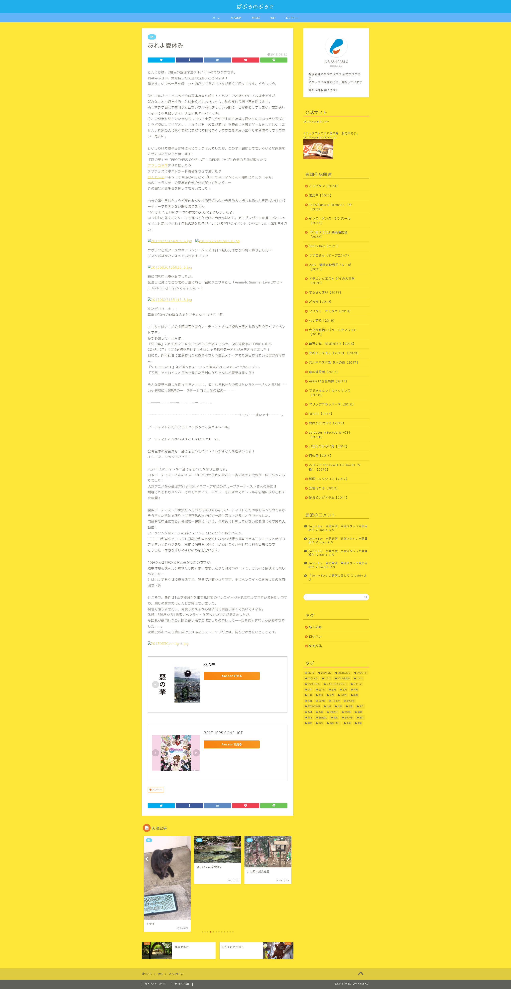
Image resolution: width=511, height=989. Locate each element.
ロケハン (315, 636)
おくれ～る (156, 177)
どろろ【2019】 (321, 302)
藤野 (310, 723)
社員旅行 (334, 712)
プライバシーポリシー (157, 984)
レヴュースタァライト (337, 684)
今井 (310, 689)
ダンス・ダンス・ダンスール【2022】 (330, 220)
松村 (329, 706)
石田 (310, 712)
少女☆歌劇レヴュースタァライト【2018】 (333, 332)
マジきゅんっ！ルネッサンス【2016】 (330, 392)
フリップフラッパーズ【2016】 (332, 404)
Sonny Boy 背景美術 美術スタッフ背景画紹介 (338, 528)
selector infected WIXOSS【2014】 (329, 434)
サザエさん (313, 678)
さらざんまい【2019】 (326, 292)
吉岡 (356, 689)
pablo (323, 530)
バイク (359, 678)
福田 (359, 712)
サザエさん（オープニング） (330, 255)
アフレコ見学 (158, 165)
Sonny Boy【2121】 (324, 246)
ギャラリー (291, 18)
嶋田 (356, 695)
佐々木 (322, 689)
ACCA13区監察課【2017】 (329, 381)
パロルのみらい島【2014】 (329, 446)
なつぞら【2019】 (322, 320)
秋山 (310, 717)
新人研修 (315, 627)
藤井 (361, 717)
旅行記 (256, 18)
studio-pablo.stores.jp (320, 137)
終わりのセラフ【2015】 (327, 423)
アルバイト (157, 789)
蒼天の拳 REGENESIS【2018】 (332, 344)
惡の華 (209, 664)
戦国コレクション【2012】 (329, 479)
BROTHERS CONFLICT (223, 732)
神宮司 (348, 712)
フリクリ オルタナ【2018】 (330, 311)
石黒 (321, 712)
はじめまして (344, 672)
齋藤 (359, 723)
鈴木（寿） (335, 723)
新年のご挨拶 (314, 706)
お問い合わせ (182, 984)
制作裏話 (236, 18)
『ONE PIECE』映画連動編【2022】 (328, 234)
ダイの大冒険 (344, 678)
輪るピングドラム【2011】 (329, 497)
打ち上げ (336, 700)
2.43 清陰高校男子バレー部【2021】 (330, 267)
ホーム (216, 18)
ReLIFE (311, 672)
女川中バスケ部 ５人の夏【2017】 (334, 362)
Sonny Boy (326, 672)
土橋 (310, 695)
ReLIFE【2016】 (321, 414)
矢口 (361, 706)
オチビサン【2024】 (324, 186)
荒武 (336, 717)
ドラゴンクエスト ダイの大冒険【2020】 (332, 280)
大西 (332, 695)
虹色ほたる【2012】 (324, 488)
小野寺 (344, 695)
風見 (349, 723)
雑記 (272, 18)
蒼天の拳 (349, 717)
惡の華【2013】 (321, 456)
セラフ (328, 678)
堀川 (321, 695)
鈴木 (321, 723)
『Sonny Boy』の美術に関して (329, 575)
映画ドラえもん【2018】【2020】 (334, 353)
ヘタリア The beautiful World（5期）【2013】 (334, 467)
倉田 (334, 689)
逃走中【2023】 (321, 195)
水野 (340, 706)
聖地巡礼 (315, 646)
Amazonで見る (231, 676)
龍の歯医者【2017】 (324, 372)
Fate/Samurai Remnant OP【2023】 (330, 207)
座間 (310, 700)
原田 (345, 689)
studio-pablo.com (316, 121)
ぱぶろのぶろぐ (255, 7)
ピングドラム (314, 684)
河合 (351, 706)
